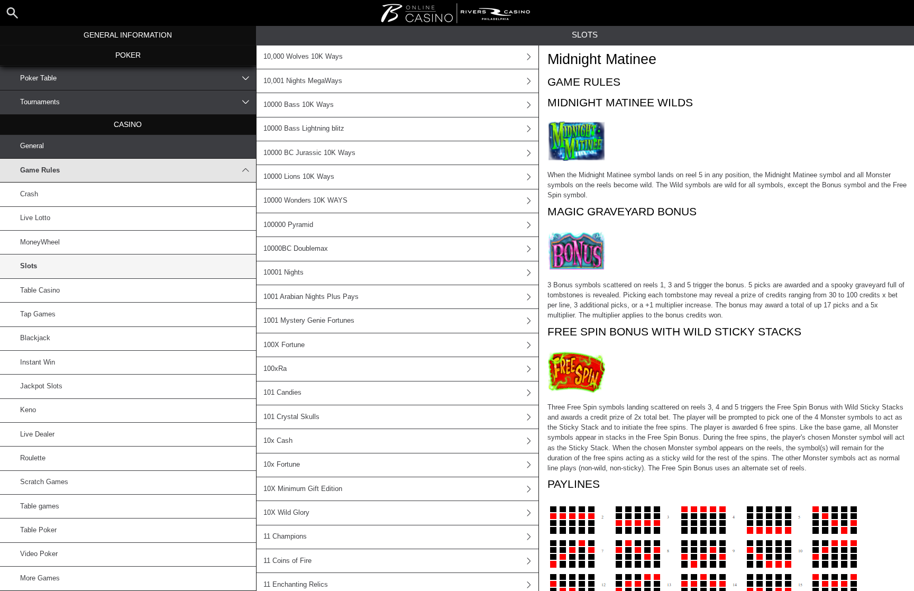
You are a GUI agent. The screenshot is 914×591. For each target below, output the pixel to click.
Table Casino (40, 290)
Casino (128, 124)
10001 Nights (283, 272)
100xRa (275, 368)
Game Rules (40, 170)
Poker (128, 55)
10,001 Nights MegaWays (302, 81)
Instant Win (37, 362)
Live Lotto (35, 218)
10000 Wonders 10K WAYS (305, 200)
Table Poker (38, 530)
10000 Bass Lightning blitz (303, 128)
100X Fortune (284, 345)
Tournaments (40, 102)
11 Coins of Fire (287, 561)
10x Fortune (281, 464)
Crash (29, 194)
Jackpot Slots (41, 386)
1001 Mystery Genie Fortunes (308, 320)
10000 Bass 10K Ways (298, 104)
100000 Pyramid (288, 225)
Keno (28, 410)
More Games (40, 578)
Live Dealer (37, 434)
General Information (128, 35)
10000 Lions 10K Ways (298, 176)
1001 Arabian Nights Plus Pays (311, 297)
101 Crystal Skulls (291, 417)
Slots (28, 266)
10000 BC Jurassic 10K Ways (309, 153)
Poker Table (38, 78)
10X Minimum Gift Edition (302, 489)
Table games (39, 506)
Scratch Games (44, 482)
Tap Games (38, 314)
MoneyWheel (40, 242)
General (32, 146)
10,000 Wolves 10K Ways (303, 56)
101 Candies (282, 392)
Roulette (32, 458)
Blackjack (35, 338)
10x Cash (278, 440)
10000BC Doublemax (295, 248)
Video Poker (39, 554)
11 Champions (285, 536)
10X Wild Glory (286, 512)
